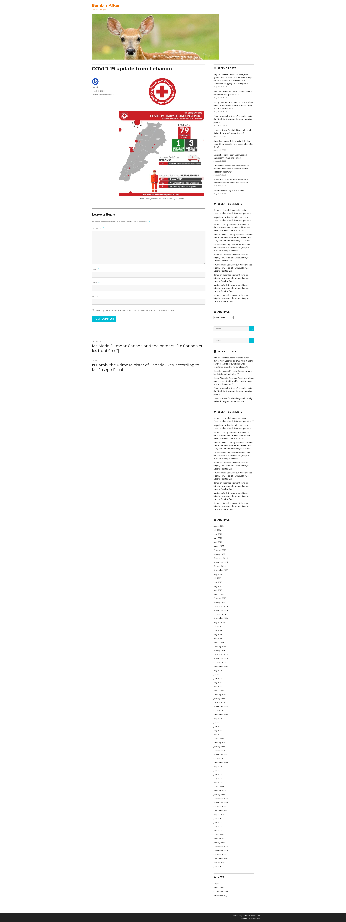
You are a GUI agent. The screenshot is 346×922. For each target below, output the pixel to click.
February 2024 (220, 646)
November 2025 (221, 562)
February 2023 (220, 694)
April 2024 (218, 638)
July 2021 (217, 770)
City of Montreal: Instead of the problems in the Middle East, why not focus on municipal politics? (233, 119)
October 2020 (220, 806)
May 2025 (218, 586)
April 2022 (218, 734)
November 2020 (221, 802)
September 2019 (221, 858)
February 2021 (220, 790)
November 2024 (221, 610)
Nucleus (236, 915)
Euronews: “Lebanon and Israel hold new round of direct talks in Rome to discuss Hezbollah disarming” (231, 168)
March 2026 (219, 546)
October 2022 (220, 710)
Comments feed (221, 891)
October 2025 (220, 566)
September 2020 (221, 810)
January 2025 (219, 602)
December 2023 (221, 654)
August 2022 (219, 718)
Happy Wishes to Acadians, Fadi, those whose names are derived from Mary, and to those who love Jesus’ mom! (234, 105)
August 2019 (219, 862)
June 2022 (218, 726)
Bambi (95, 87)
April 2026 (218, 542)
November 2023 (221, 658)
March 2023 (219, 690)
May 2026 (218, 538)
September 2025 (221, 570)
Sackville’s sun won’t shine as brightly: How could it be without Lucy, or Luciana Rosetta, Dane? (233, 144)
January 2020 (219, 842)
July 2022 (217, 722)
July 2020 (217, 818)
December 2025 (221, 558)
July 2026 (217, 530)
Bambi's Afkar (105, 5)
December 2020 (221, 798)
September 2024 (221, 618)
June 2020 (218, 822)
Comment (98, 228)
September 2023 (221, 666)
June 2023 (218, 678)
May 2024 (218, 634)
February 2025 (220, 598)
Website (96, 296)
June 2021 (218, 774)
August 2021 (219, 766)
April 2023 (218, 686)
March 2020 (219, 834)
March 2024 (219, 642)
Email (96, 283)
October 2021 (220, 758)
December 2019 (221, 846)
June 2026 (218, 534)
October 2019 (220, 854)
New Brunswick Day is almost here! (229, 190)
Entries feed (219, 887)
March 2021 (219, 786)
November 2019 (221, 850)
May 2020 (218, 826)
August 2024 (219, 622)
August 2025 (219, 574)
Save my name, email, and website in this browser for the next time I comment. (135, 310)
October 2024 (220, 614)
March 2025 (219, 594)
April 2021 (218, 782)
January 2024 (219, 650)
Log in (216, 883)
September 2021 (221, 762)
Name (95, 269)
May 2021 (218, 778)
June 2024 (218, 630)
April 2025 (218, 590)
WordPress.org (220, 895)
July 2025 (217, 578)
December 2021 (221, 750)
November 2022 (221, 706)
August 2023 (219, 670)
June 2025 (218, 582)
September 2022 (221, 714)
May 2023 (218, 682)
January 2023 (219, 698)
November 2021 (221, 754)
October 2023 (220, 662)
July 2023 (217, 674)
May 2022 (218, 730)
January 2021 (219, 794)
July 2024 (217, 626)
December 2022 (221, 702)
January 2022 (219, 746)
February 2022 (220, 742)
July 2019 (217, 866)
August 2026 (219, 526)
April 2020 (218, 830)
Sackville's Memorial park (103, 95)
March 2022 (219, 738)
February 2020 (220, 838)
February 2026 (220, 550)
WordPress (255, 918)
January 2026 (219, 554)
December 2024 (221, 606)
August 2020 (219, 814)
